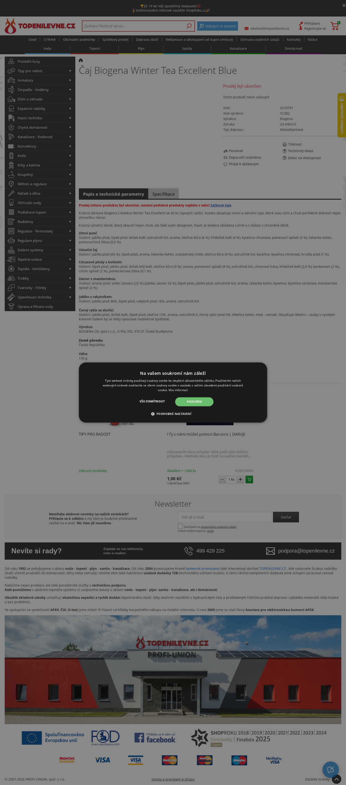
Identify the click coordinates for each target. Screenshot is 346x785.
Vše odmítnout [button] (152, 401)
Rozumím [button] (194, 402)
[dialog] (173, 392)
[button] (173, 414)
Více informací (178, 390)
